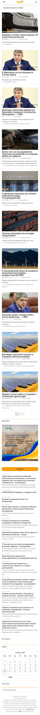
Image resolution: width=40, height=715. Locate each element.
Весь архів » (6, 684)
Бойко (19, 405)
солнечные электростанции (22, 366)
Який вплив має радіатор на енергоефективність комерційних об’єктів (19, 557)
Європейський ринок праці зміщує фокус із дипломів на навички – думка (20, 533)
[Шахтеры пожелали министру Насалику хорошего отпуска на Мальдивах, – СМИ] (20, 97)
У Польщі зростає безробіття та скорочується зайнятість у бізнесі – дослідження (17, 565)
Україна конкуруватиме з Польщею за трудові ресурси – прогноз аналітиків (17, 594)
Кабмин (11, 123)
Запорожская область (20, 284)
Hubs (3, 116)
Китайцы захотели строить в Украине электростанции (17, 355)
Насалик (14, 82)
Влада (15, 116)
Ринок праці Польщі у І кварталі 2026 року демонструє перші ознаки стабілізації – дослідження (19, 509)
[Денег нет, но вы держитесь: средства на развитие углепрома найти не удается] (20, 139)
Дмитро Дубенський (7, 158)
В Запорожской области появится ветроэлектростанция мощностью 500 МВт (20, 272)
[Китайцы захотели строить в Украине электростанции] (20, 342)
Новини (26, 39)
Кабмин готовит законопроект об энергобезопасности (20, 35)
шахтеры (28, 123)
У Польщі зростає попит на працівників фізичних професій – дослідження (18, 545)
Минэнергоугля (8, 44)
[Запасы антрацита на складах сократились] (20, 221)
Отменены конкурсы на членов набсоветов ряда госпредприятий (19, 195)
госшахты (7, 165)
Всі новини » (6, 639)
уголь (36, 165)
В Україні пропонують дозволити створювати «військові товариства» (16, 522)
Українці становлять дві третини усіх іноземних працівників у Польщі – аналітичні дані (17, 609)
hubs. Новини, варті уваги (20, 2)
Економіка (21, 39)
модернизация (21, 165)
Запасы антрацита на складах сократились (18, 234)
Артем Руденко (5, 39)
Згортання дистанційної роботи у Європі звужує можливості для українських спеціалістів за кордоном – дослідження (19, 582)
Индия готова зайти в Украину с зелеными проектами (19, 395)
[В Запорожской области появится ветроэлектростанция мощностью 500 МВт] (20, 258)
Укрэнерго (15, 205)
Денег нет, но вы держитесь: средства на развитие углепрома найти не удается (20, 153)
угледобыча (32, 165)
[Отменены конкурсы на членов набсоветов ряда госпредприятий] (20, 181)
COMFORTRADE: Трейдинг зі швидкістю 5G (19, 492)
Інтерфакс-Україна (30, 709)
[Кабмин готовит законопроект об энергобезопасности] (20, 22)
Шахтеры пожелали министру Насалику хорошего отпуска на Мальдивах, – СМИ (19, 112)
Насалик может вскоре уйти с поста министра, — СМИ (18, 315)
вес (5, 284)
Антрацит (7, 242)
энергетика (23, 242)
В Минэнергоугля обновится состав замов (17, 73)
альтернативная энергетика (11, 405)
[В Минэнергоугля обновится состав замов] (20, 60)
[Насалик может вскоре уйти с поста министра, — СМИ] (20, 302)
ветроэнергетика (11, 284)
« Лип (10, 677)
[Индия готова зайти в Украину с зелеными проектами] (20, 382)
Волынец (7, 123)
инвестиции (24, 405)
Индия (28, 405)
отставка (23, 326)
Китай (6, 366)
